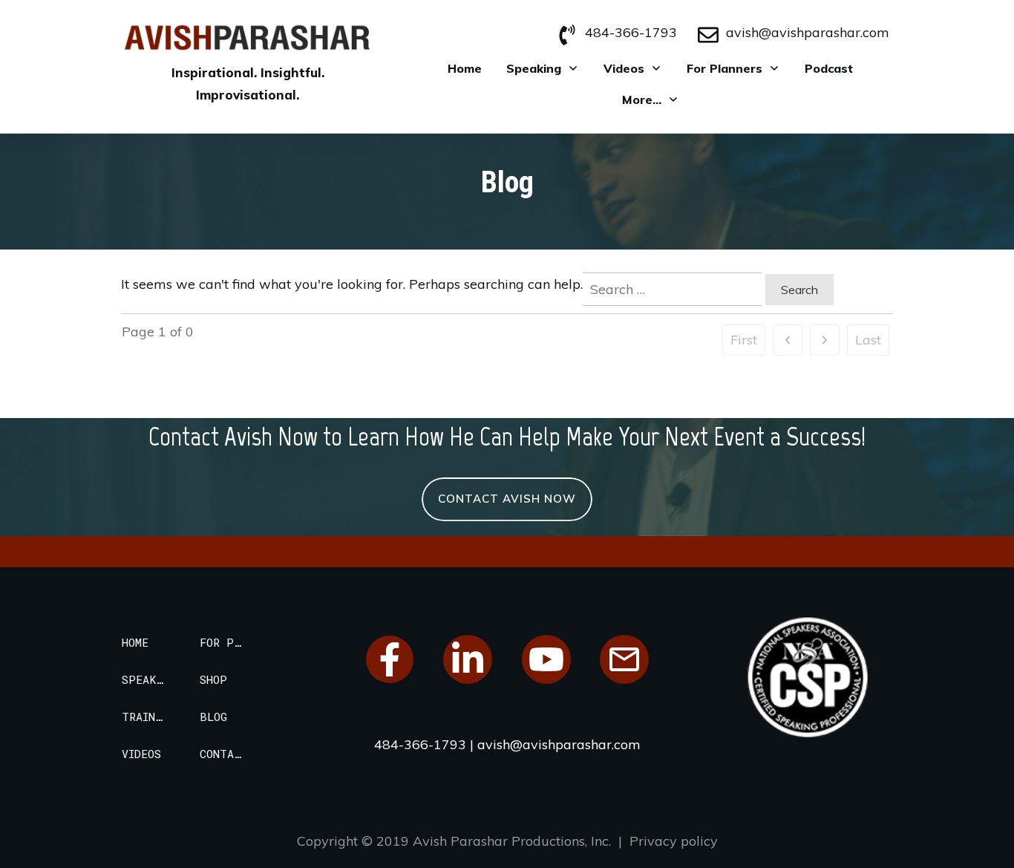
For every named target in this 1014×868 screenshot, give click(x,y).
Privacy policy (673, 840)
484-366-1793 (631, 32)
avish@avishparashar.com (807, 32)
